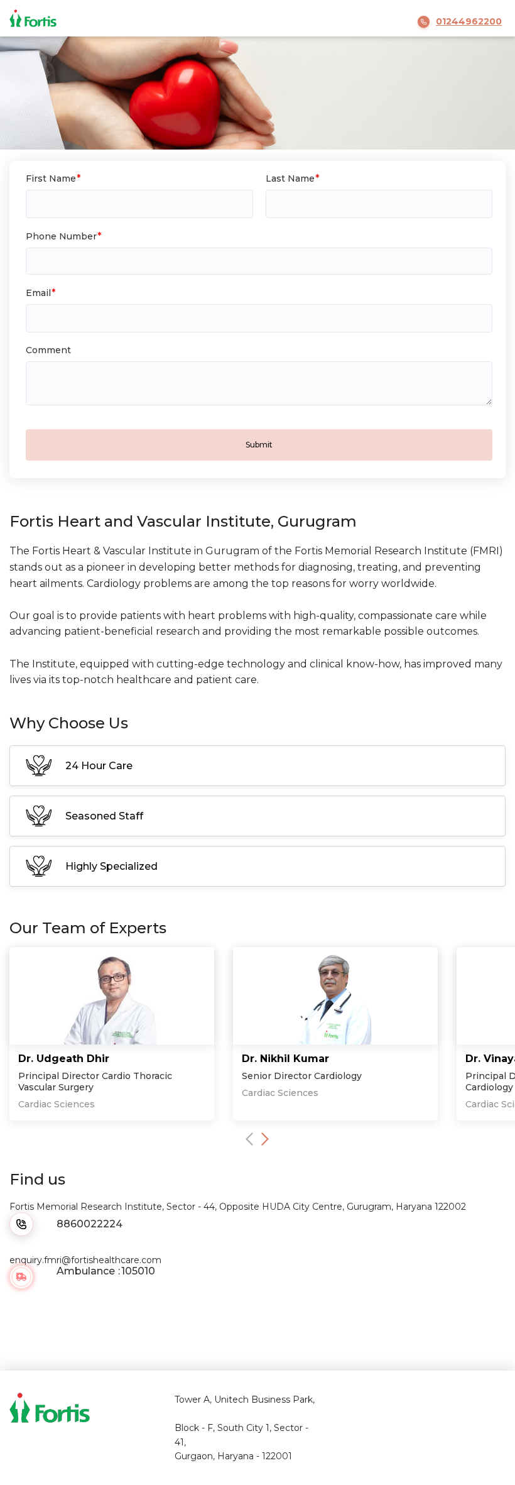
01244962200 (469, 21)
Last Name (290, 178)
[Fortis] (39, 17)
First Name (51, 178)
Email (38, 293)
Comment (48, 350)
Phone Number (61, 236)
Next (265, 1139)
